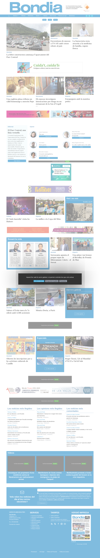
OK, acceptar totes (39, 281)
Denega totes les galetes (52, 281)
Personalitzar (63, 281)
